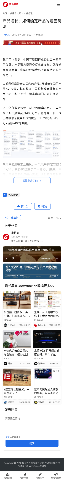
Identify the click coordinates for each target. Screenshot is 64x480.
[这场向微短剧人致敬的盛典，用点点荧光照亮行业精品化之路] (47, 377)
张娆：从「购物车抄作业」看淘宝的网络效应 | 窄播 (46, 314)
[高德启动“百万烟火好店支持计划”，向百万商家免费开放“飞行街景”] (47, 339)
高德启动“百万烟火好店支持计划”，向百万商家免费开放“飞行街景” (46, 352)
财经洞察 (39, 295)
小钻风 (6, 34)
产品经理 (38, 34)
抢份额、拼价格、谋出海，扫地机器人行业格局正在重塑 (16, 314)
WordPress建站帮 (37, 466)
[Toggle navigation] (58, 4)
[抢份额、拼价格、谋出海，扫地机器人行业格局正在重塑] (17, 300)
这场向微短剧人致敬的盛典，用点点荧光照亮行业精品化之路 (46, 391)
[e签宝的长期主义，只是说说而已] (17, 377)
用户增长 (39, 372)
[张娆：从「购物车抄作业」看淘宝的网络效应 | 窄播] (47, 300)
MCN (8, 372)
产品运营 (13, 194)
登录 (8, 437)
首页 (5, 13)
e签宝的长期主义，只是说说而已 (16, 391)
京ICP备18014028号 (50, 463)
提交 (32, 443)
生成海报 (13, 217)
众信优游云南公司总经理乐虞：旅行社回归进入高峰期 (16, 352)
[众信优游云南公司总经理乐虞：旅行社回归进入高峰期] (17, 339)
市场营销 (9, 295)
